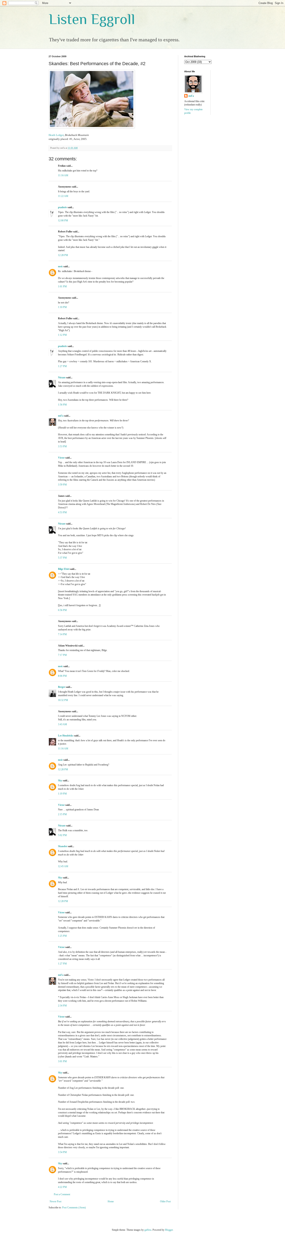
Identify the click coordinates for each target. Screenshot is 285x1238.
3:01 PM (62, 1061)
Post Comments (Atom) (74, 1207)
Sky (60, 780)
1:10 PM (62, 307)
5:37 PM (62, 557)
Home (111, 1201)
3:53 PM (62, 446)
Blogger (169, 1229)
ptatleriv (62, 207)
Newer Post (55, 1201)
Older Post (165, 1201)
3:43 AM (62, 724)
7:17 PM (62, 655)
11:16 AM (63, 175)
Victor (61, 457)
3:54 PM (62, 1152)
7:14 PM (62, 634)
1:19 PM (62, 793)
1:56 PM (62, 404)
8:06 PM (62, 675)
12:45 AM (63, 866)
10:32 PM (63, 700)
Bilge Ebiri (63, 569)
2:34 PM (62, 1005)
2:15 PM (62, 814)
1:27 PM (62, 366)
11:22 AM (63, 196)
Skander (62, 846)
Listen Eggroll (92, 19)
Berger (61, 687)
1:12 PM (62, 334)
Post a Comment (62, 1194)
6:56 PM (62, 610)
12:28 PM (63, 255)
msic (60, 266)
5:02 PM (62, 835)
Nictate (62, 377)
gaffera (147, 1229)
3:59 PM (62, 484)
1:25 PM (62, 935)
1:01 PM (62, 286)
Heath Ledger (56, 135)
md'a (60, 415)
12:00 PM (63, 220)
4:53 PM (62, 512)
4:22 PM (62, 1187)
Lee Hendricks (65, 735)
